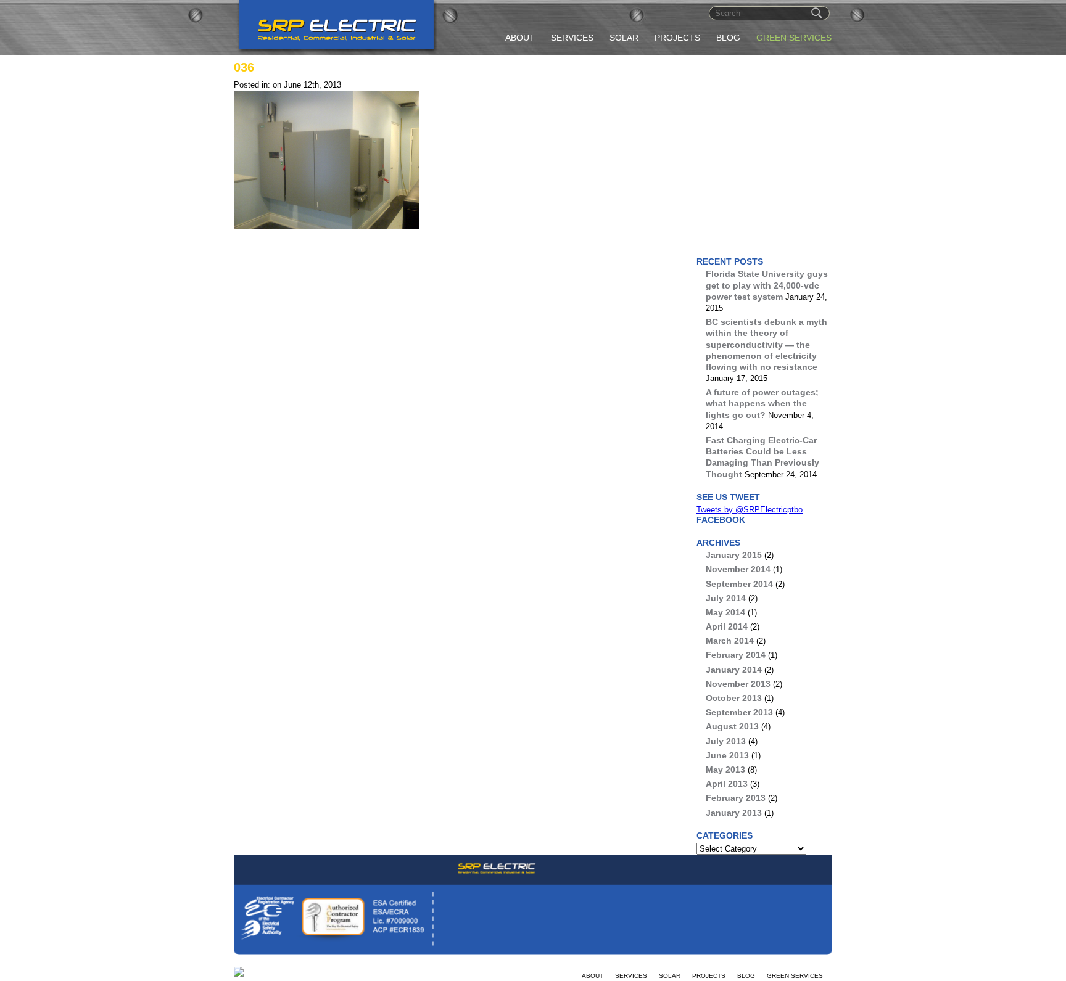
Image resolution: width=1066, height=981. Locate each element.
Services (572, 38)
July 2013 (726, 741)
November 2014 (738, 569)
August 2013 (732, 726)
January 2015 (734, 555)
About (520, 38)
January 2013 (734, 813)
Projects (677, 38)
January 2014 (734, 670)
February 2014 (736, 655)
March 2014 (730, 641)
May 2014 (725, 612)
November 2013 (738, 684)
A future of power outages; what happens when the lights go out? (762, 403)
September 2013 (739, 712)
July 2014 (726, 598)
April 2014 (727, 626)
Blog (728, 38)
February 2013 (736, 798)
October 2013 (734, 698)
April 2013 (727, 784)
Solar (623, 38)
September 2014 (739, 584)
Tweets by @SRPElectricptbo (749, 509)
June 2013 (727, 755)
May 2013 (725, 769)
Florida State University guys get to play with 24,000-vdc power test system (767, 285)
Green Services (794, 38)
